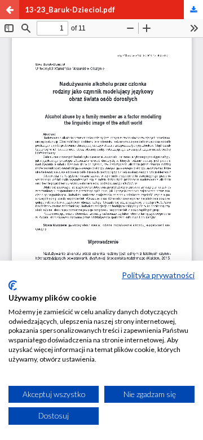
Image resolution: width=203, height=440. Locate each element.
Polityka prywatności (158, 275)
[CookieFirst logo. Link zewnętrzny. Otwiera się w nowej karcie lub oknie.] (12, 285)
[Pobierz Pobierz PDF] (193, 9)
